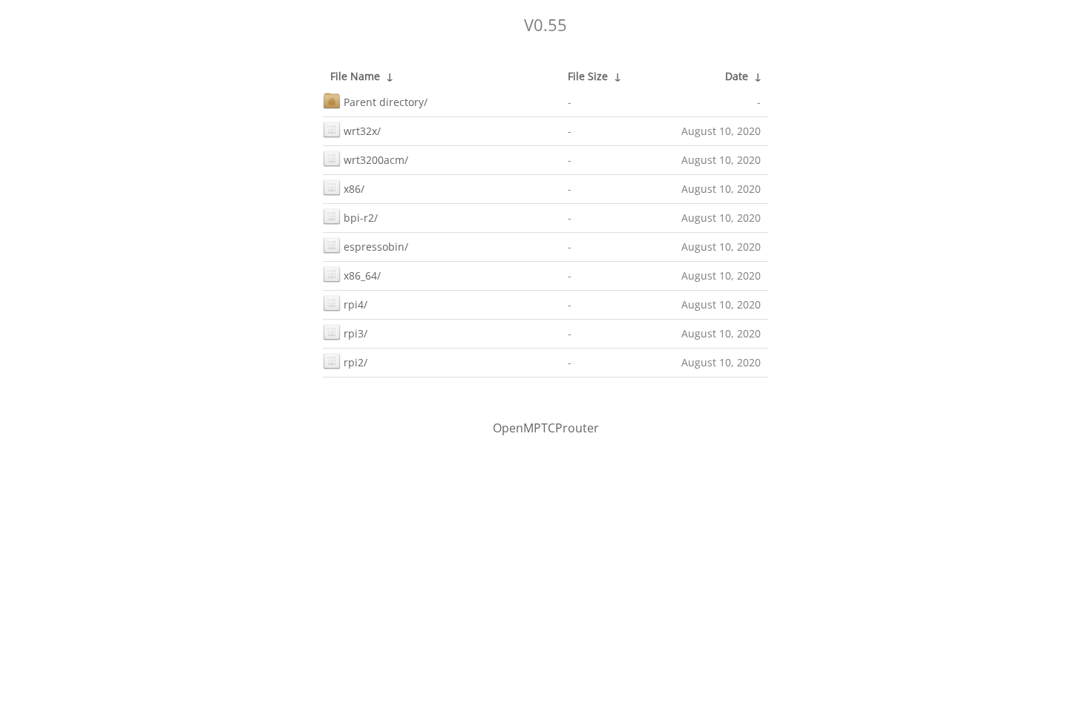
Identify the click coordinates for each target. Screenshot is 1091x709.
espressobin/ (376, 247)
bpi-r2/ (361, 218)
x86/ (354, 189)
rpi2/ (355, 362)
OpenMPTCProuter (546, 428)
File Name (355, 76)
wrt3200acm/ (376, 160)
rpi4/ (355, 304)
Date (736, 76)
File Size (588, 76)
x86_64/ (362, 275)
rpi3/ (355, 333)
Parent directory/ (385, 102)
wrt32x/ (362, 131)
